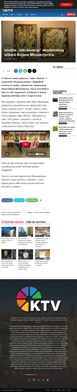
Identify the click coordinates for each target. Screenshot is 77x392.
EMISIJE (59, 390)
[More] (41, 200)
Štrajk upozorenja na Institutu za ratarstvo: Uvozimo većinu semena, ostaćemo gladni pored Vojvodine (67, 116)
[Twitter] (20, 71)
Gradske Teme (17, 19)
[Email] (30, 71)
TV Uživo (58, 66)
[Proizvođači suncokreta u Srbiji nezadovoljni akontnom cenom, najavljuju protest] (55, 128)
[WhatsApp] (25, 71)
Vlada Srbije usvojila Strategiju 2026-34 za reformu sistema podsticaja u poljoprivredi (66, 102)
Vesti (10, 19)
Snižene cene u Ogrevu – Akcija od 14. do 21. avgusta (8, 240)
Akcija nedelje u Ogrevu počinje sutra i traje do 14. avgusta (42, 263)
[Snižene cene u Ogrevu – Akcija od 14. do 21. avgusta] (8, 232)
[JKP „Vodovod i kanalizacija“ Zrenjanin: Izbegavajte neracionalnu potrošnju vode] (25, 232)
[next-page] (6, 273)
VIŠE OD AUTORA (36, 222)
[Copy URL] (34, 71)
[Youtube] (47, 380)
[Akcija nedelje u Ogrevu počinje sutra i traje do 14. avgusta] (42, 254)
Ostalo (69, 390)
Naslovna (4, 19)
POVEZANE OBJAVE (12, 222)
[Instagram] (33, 379)
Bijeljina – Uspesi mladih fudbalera (39, 212)
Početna (48, 390)
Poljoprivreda (62, 108)
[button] (62, 14)
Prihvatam (66, 5)
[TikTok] (38, 380)
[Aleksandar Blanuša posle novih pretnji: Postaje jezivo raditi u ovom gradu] (8, 254)
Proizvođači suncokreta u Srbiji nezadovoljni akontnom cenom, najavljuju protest (67, 130)
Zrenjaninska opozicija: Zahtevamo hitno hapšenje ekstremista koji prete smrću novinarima (42, 242)
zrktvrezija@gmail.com (44, 374)
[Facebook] (16, 71)
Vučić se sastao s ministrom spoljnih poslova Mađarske (10, 213)
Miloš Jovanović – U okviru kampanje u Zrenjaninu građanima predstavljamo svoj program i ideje (24, 265)
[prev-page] (2, 273)
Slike (64, 390)
